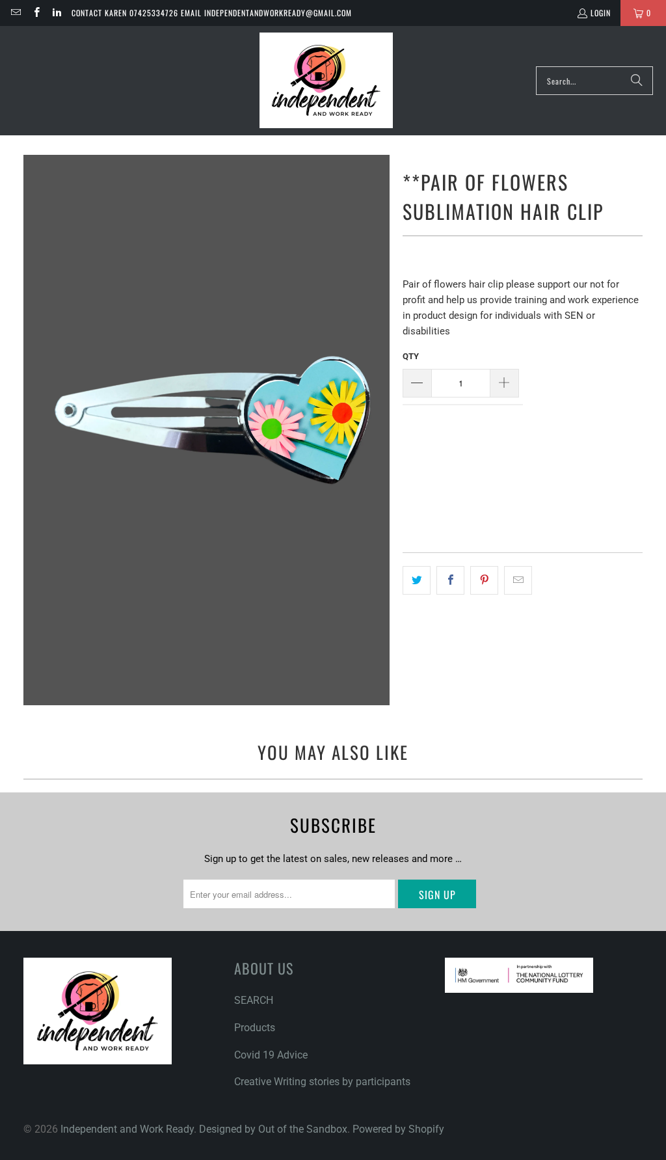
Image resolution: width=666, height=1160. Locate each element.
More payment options (585, 542)
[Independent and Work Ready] (326, 81)
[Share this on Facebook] (450, 580)
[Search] (636, 80)
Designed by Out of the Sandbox (273, 1129)
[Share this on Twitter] (417, 580)
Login (601, 12)
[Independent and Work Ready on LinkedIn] (56, 12)
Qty (409, 448)
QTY (411, 356)
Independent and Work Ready (127, 1129)
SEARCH (253, 1000)
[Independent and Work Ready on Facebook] (35, 12)
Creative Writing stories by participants (322, 1081)
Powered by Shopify (398, 1129)
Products (254, 1027)
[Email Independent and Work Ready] (15, 12)
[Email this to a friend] (518, 580)
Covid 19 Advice (271, 1055)
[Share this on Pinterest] (484, 580)
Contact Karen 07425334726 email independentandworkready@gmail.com (212, 12)
